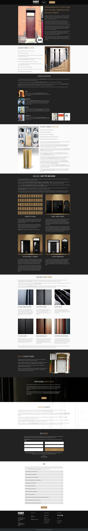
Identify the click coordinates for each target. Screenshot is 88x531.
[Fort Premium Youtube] (62, 516)
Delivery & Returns (46, 515)
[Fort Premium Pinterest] (60, 516)
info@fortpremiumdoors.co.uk (35, 519)
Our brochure (45, 517)
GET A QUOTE (52, 2)
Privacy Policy (58, 522)
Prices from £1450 (46, 522)
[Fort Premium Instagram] (59, 516)
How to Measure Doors (47, 520)
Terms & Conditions (59, 520)
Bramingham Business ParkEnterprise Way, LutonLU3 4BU (21, 524)
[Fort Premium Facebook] (57, 516)
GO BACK (44, 2)
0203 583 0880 (44, 457)
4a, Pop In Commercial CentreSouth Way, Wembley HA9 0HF (21, 519)
